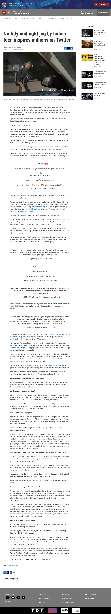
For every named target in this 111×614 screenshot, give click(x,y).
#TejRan (63, 291)
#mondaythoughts (33, 255)
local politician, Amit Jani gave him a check (39, 359)
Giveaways (71, 18)
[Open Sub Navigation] (11, 18)
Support (42, 18)
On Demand (53, 18)
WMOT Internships (67, 598)
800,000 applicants (34, 209)
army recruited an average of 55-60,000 (41, 207)
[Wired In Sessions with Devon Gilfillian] (87, 33)
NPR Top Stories (13, 565)
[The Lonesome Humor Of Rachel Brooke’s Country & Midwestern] (87, 44)
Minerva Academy (55, 365)
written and (24, 211)
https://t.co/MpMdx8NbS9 (53, 324)
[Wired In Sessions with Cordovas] (87, 96)
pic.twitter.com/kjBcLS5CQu (55, 185)
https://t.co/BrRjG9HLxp (48, 255)
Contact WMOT (43, 594)
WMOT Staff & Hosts (44, 598)
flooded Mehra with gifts (18, 348)
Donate (105, 4)
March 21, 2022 (48, 259)
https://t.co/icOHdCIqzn (40, 293)
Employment (65, 594)
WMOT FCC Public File (90, 594)
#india (25, 255)
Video (16, 18)
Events (62, 18)
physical (30, 211)
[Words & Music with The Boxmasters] (87, 74)
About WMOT (42, 602)
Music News (6, 18)
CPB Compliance (89, 598)
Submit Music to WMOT (68, 602)
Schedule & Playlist (28, 18)
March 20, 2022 (49, 189)
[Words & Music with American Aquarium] (87, 85)
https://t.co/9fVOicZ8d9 (45, 276)
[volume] (9, 13)
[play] (4, 13)
